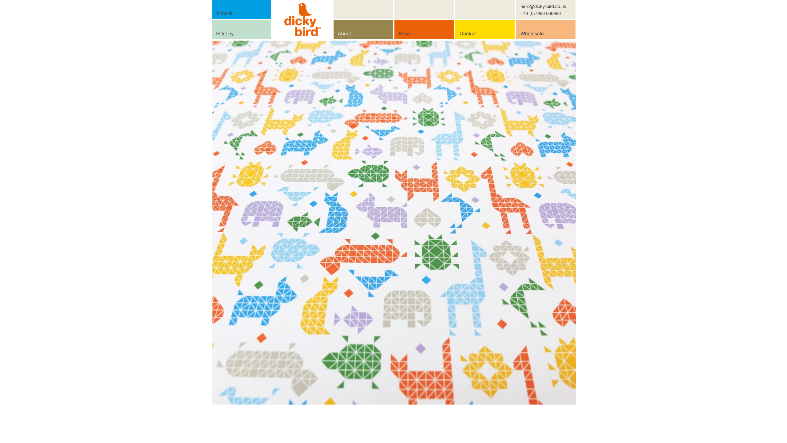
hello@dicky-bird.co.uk (543, 6)
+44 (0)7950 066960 (540, 13)
